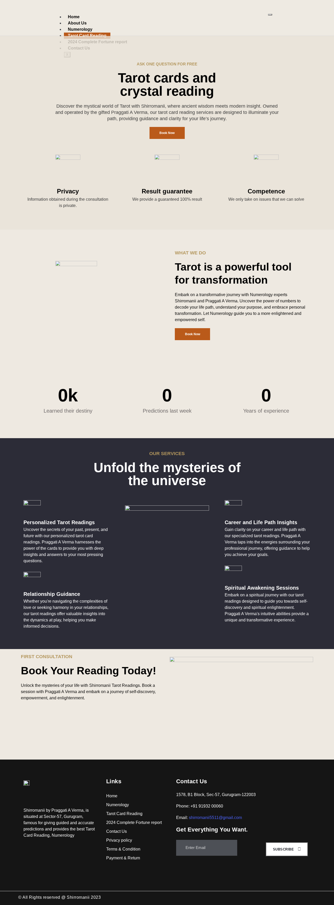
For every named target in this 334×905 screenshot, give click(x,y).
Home (74, 17)
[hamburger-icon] (270, 14)
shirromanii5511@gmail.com (215, 817)
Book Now (167, 133)
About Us (77, 23)
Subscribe (284, 849)
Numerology (80, 29)
